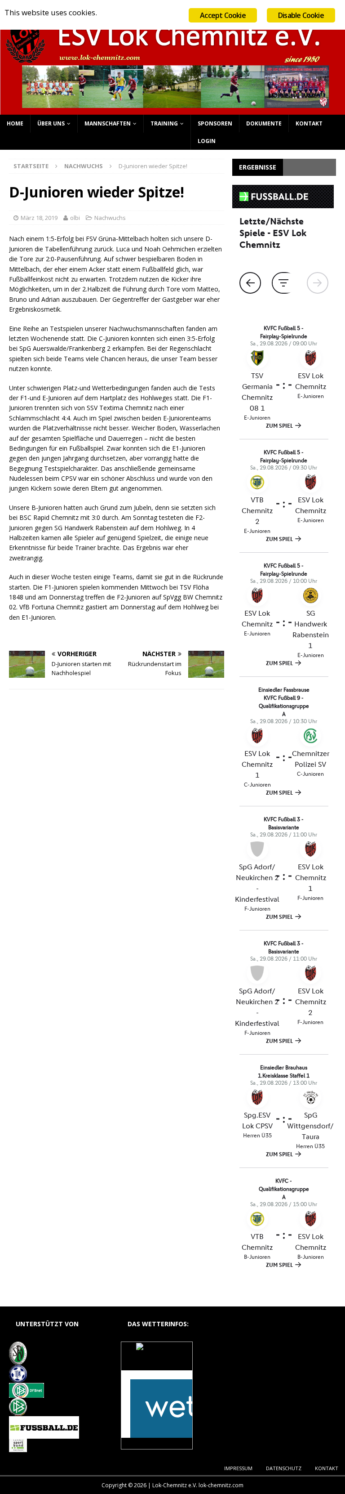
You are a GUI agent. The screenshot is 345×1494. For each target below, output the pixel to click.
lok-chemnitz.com (221, 1485)
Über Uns (51, 123)
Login (207, 141)
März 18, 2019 (39, 218)
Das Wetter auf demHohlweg (156, 1360)
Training (164, 123)
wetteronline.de (166, 1444)
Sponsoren (215, 123)
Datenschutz (283, 1468)
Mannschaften (107, 123)
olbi (75, 218)
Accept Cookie (223, 15)
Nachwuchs (110, 218)
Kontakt (309, 123)
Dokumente (264, 123)
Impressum (238, 1468)
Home (15, 123)
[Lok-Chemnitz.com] (172, 109)
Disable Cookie (301, 15)
